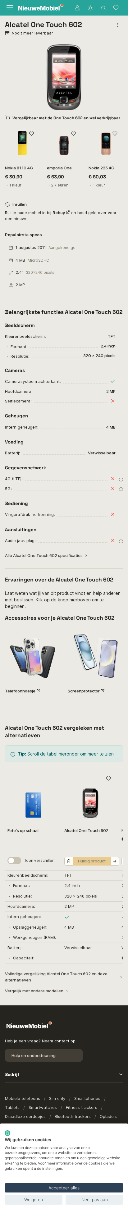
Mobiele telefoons (22, 1098)
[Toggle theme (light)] (90, 7)
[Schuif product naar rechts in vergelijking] (115, 861)
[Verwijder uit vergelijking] (68, 861)
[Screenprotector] (95, 655)
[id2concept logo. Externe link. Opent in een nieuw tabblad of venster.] (7, 1133)
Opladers (108, 1116)
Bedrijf (12, 1074)
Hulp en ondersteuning (33, 1055)
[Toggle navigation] (9, 7)
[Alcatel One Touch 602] (90, 797)
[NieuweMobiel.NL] (39, 7)
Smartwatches (43, 1107)
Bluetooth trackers (73, 1116)
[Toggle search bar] (103, 7)
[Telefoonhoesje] (32, 655)
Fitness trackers (81, 1107)
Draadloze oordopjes (25, 1116)
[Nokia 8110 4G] (22, 143)
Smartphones (87, 1098)
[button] (58, 105)
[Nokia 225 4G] (106, 143)
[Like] (31, 133)
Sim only (57, 1098)
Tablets (12, 1107)
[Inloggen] (77, 7)
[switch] (14, 860)
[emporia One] (64, 143)
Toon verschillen (39, 860)
